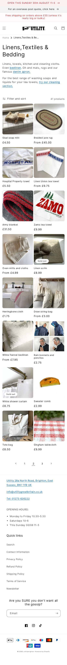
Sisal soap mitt (10, 137)
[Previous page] (16, 463)
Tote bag (7, 444)
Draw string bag (43, 311)
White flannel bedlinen (15, 355)
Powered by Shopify (42, 651)
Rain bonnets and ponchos (44, 356)
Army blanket (10, 224)
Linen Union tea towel (46, 181)
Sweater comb (42, 401)
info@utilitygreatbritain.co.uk (25, 491)
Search (11, 544)
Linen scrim (40, 268)
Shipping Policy (15, 573)
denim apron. (21, 71)
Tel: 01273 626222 (18, 498)
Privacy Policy (15, 559)
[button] (4, 28)
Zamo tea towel (43, 224)
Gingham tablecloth (45, 444)
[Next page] (51, 463)
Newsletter (13, 588)
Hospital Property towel (16, 181)
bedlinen (15, 67)
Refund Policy (14, 566)
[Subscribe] (56, 613)
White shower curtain (14, 401)
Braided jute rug (43, 137)
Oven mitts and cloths (15, 268)
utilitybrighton (29, 651)
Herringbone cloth (12, 311)
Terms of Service (16, 581)
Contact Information (18, 551)
